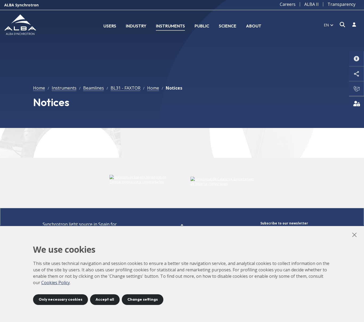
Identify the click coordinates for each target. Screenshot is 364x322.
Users (109, 26)
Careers (288, 4)
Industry (136, 26)
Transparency (341, 4)
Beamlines (93, 88)
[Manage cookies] (356, 103)
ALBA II (311, 4)
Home (39, 88)
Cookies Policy (55, 282)
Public (202, 26)
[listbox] (328, 25)
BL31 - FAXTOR (125, 88)
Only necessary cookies (60, 299)
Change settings (142, 299)
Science (227, 26)
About (253, 26)
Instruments (170, 26)
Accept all (105, 299)
